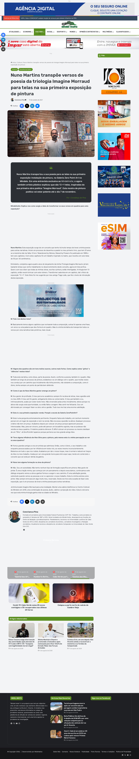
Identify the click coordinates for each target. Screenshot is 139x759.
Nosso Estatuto (75, 751)
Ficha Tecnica (95, 751)
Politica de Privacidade (123, 751)
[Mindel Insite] (69, 24)
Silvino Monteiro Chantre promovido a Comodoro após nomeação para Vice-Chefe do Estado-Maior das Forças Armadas (50, 644)
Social (50, 32)
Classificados (122, 32)
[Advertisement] (51, 230)
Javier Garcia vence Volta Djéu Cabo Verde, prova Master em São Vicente (46, 18)
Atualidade (14, 32)
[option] (22, 573)
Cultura (39, 32)
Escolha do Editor (25, 69)
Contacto (65, 751)
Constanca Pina (20, 100)
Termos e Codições (108, 751)
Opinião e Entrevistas (88, 32)
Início (14, 62)
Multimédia (107, 32)
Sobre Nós (56, 751)
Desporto (61, 32)
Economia (27, 32)
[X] (14, 723)
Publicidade (85, 751)
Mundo (72, 32)
